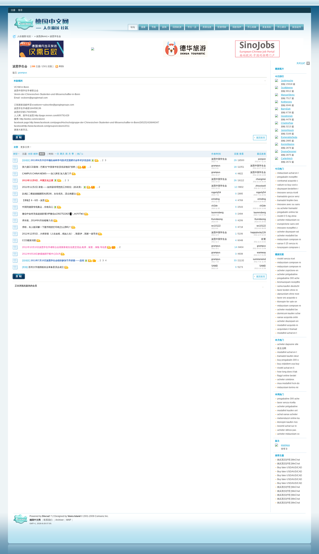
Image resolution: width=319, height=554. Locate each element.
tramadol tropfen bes (287, 200)
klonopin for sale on (287, 301)
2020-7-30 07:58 (259, 215)
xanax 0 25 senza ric (287, 243)
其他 (25, 267)
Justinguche (287, 80)
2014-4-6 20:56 (260, 222)
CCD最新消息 (29, 240)
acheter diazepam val (288, 231)
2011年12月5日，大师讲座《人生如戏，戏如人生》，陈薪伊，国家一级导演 (60, 233)
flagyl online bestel (286, 375)
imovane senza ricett (287, 192)
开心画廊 (251, 27)
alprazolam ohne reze (288, 294)
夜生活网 (281, 348)
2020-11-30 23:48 (259, 208)
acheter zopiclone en (287, 270)
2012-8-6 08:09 (260, 228)
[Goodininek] (276, 116)
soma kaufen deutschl (288, 286)
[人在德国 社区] (41, 29)
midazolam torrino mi (287, 387)
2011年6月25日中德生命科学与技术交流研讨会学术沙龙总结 (61, 160)
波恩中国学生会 (219, 159)
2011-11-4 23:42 (260, 242)
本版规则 (18, 81)
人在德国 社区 (24, 36)
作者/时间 (216, 154)
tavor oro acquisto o (287, 297)
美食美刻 (266, 27)
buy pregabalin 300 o (288, 360)
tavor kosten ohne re (287, 290)
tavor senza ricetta (286, 402)
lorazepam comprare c (288, 247)
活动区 (26, 160)
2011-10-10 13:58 (259, 248)
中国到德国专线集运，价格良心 (37, 207)
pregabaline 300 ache (288, 278)
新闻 (164, 27)
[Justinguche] (276, 81)
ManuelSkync (288, 95)
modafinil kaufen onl (287, 410)
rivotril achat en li (285, 368)
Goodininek (287, 116)
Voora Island (74, 516)
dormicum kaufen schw (288, 313)
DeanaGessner (288, 151)
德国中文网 (35, 520)
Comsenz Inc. (102, 516)
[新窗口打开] (15, 161)
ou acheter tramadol (287, 208)
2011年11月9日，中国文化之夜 (37, 180)
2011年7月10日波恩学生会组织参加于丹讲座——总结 (57, 260)
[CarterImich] (276, 159)
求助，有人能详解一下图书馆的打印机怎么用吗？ (46, 227)
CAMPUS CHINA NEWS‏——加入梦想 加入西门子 (46, 173)
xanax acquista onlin (287, 317)
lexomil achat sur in (287, 426)
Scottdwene (287, 87)
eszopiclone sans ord (288, 224)
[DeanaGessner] (276, 152)
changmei (261, 179)
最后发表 (261, 154)
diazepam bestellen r (287, 188)
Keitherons (286, 102)
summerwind (259, 259)
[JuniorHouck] (276, 131)
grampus (22, 72)
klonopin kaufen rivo (287, 422)
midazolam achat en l (288, 173)
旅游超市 (296, 27)
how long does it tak (287, 371)
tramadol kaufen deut (288, 356)
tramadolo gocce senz (288, 196)
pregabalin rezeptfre (287, 177)
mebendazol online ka (288, 418)
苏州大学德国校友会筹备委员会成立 (46, 267)
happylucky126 (258, 232)
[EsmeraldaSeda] (276, 138)
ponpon (262, 159)
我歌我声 (236, 27)
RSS (61, 66)
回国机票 (177, 27)
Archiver (59, 520)
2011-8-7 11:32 (260, 162)
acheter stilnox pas (286, 430)
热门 (79, 154)
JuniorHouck (287, 130)
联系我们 (48, 520)
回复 (236, 154)
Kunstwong (217, 219)
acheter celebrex (285, 379)
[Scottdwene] (276, 88)
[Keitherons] (276, 102)
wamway (261, 252)
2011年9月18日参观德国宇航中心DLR (41, 254)
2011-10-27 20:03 (259, 168)
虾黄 (263, 239)
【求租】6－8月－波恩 (33, 200)
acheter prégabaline (287, 274)
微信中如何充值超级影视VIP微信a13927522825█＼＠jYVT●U (53, 214)
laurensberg (217, 212)
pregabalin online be (287, 212)
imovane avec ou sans (288, 204)
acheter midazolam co (288, 220)
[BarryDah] (276, 109)
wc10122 (216, 226)
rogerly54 (216, 192)
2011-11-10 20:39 (259, 182)
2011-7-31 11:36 (260, 262)
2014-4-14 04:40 (259, 202)
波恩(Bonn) (41, 36)
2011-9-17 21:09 (260, 255)
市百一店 (192, 27)
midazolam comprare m (289, 239)
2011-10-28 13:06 (259, 175)
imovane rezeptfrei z (287, 228)
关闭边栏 (300, 63)
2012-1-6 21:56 (260, 268)
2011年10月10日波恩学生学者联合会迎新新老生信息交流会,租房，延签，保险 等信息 (64, 247)
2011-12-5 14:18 (260, 235)
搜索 (143, 27)
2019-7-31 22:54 (259, 195)
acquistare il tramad (287, 329)
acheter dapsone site (287, 344)
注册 (13, 10)
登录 (20, 10)
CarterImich (287, 158)
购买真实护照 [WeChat (288, 459)
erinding (215, 199)
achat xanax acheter (287, 414)
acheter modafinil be (287, 235)
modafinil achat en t (287, 333)
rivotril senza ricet (286, 258)
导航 (154, 27)
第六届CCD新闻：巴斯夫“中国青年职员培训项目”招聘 (48, 167)
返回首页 (260, 137)
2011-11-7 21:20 (260, 188)
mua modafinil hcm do (288, 383)
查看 (241, 154)
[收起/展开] (265, 81)
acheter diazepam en (288, 321)
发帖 (19, 137)
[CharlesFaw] (276, 123)
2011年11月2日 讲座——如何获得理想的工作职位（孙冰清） (52, 187)
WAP (68, 520)
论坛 (133, 27)
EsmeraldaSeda (289, 137)
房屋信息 (207, 27)
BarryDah (286, 109)
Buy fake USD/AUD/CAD (289, 467)
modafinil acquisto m (287, 325)
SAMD (214, 266)
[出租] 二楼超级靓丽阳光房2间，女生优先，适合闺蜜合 (49, 193)
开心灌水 (281, 27)
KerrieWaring (287, 144)
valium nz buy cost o (287, 185)
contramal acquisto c (287, 181)
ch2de (214, 205)
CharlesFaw (287, 123)
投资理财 (221, 27)
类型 (15, 154)
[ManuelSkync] (276, 95)
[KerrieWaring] (276, 145)
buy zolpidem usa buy (288, 364)
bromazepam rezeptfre (288, 282)
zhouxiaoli (260, 185)
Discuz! (46, 516)
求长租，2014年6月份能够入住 (37, 220)
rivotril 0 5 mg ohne (286, 216)
